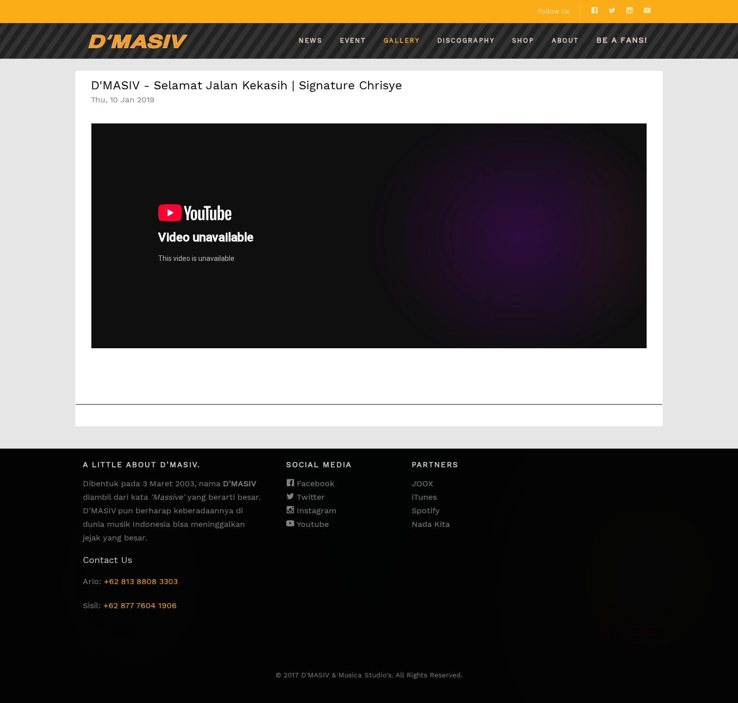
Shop (523, 40)
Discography (466, 40)
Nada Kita (431, 524)
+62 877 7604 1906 (140, 605)
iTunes (424, 497)
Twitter (309, 497)
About (565, 40)
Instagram (315, 510)
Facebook (314, 483)
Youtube (311, 524)
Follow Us (553, 11)
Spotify (426, 510)
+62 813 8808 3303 (141, 581)
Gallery (402, 40)
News (310, 40)
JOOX (422, 483)
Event (353, 40)
